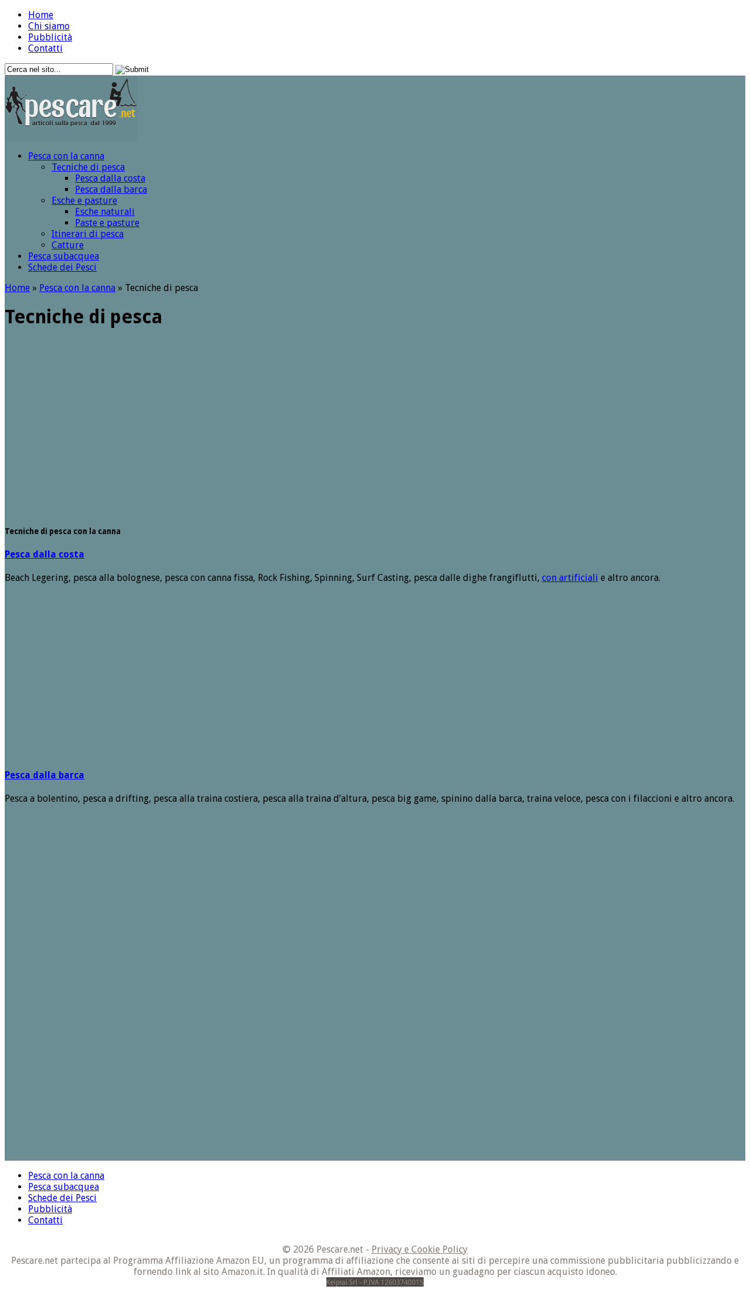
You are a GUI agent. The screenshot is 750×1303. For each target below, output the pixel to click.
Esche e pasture (84, 200)
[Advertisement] (536, 39)
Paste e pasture (107, 222)
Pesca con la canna (66, 156)
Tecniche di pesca (88, 167)
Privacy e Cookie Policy (419, 1249)
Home (40, 14)
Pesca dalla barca (111, 189)
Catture (68, 245)
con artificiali (570, 577)
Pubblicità (50, 37)
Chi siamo (49, 26)
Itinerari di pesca (88, 234)
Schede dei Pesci (62, 267)
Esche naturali (105, 211)
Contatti (45, 48)
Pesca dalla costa (110, 178)
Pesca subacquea (63, 256)
